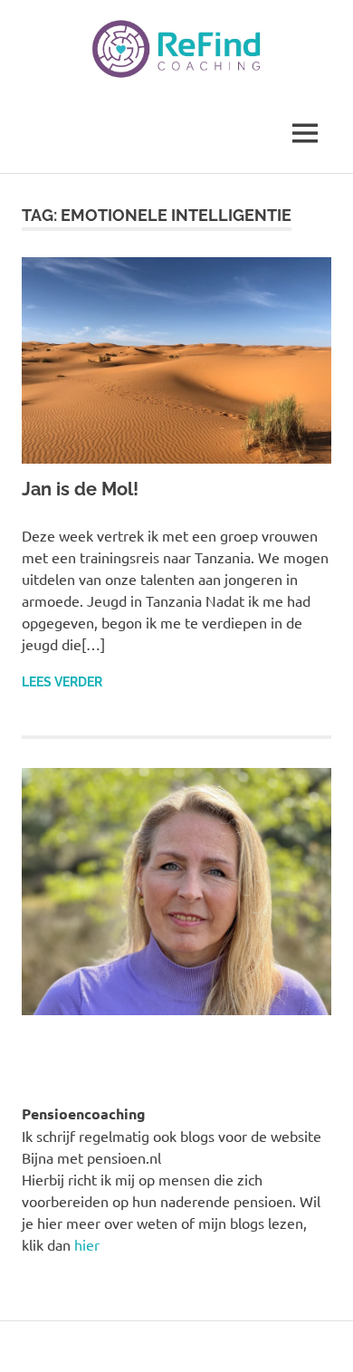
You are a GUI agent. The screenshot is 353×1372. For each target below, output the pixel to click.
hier (87, 1244)
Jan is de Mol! (80, 489)
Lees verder (62, 682)
